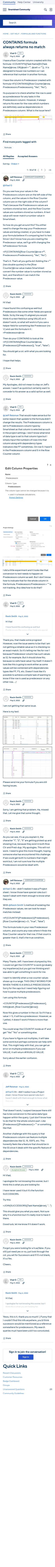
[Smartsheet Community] (19, 9)
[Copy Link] (23, 56)
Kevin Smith (15, 294)
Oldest (14, 163)
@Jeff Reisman (11, 415)
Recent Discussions (12, 1373)
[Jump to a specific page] (49, 170)
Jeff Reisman (16, 177)
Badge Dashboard (11, 1381)
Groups (6, 1385)
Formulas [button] (8, 147)
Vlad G (13, 53)
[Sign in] (50, 9)
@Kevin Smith (16, 905)
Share (7, 134)
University (38, 2)
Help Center (24, 2)
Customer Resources (12, 1377)
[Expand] (27, 634)
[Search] (45, 9)
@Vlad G (7, 185)
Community (9, 2)
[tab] (8, 156)
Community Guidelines (13, 1393)
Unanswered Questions (27, 1389)
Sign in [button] (26, 1357)
